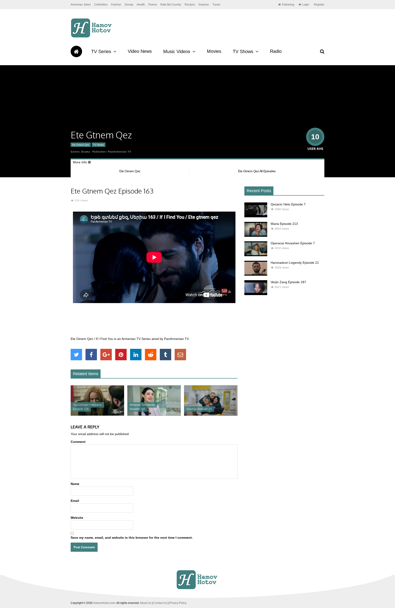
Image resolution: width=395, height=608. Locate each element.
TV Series (101, 51)
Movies (214, 51)
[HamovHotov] (92, 36)
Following (288, 4)
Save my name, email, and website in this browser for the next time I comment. (132, 537)
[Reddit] (150, 354)
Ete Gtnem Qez (80, 144)
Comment (78, 442)
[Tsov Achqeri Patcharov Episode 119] (97, 414)
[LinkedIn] (135, 354)
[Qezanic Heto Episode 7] (255, 216)
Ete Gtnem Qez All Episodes (257, 171)
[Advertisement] (154, 322)
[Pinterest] (121, 354)
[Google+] (106, 354)
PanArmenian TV (119, 151)
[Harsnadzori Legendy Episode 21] (255, 274)
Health (141, 4)
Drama (85, 151)
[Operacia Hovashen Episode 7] (255, 255)
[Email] (180, 354)
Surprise (203, 4)
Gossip (129, 4)
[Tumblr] (165, 354)
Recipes (190, 4)
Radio (276, 51)
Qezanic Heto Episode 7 (288, 204)
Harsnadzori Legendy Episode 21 (295, 262)
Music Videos (176, 51)
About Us (145, 603)
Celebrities (101, 4)
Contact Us (160, 603)
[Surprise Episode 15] (211, 414)
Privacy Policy (178, 603)
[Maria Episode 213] (255, 235)
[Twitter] (76, 354)
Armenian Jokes (81, 4)
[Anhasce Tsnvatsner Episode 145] (154, 414)
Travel (216, 4)
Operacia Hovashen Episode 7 (293, 243)
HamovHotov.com (104, 603)
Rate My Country (170, 4)
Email (75, 501)
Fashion (116, 4)
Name (75, 484)
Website (77, 517)
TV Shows (243, 51)
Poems (152, 4)
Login (305, 4)
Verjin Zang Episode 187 (288, 282)
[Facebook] (91, 354)
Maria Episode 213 (284, 224)
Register (319, 4)
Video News (140, 51)
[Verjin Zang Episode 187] (255, 294)
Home (76, 51)
